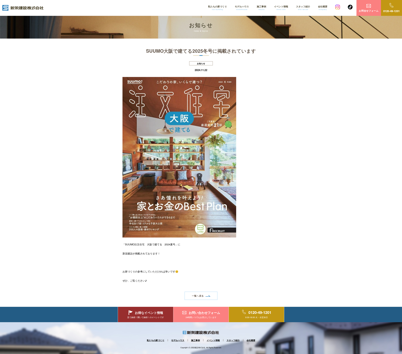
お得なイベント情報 (149, 312)
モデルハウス (242, 8)
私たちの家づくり (217, 8)
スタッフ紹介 (303, 8)
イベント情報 (281, 8)
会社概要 (322, 8)
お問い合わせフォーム (204, 312)
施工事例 (261, 8)
